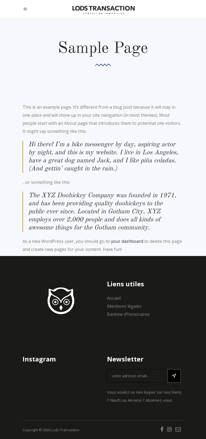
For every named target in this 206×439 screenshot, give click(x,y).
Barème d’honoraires (128, 314)
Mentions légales (124, 306)
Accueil (114, 298)
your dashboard (127, 241)
